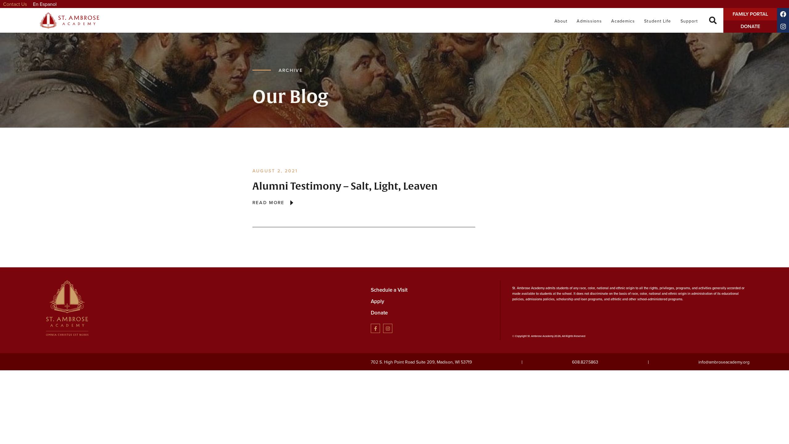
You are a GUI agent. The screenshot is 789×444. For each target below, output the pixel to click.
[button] (713, 20)
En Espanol (45, 4)
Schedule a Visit (389, 290)
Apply (377, 301)
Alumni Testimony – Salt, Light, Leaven (345, 186)
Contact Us (15, 4)
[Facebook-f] (375, 328)
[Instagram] (387, 328)
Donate (379, 312)
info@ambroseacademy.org (724, 362)
